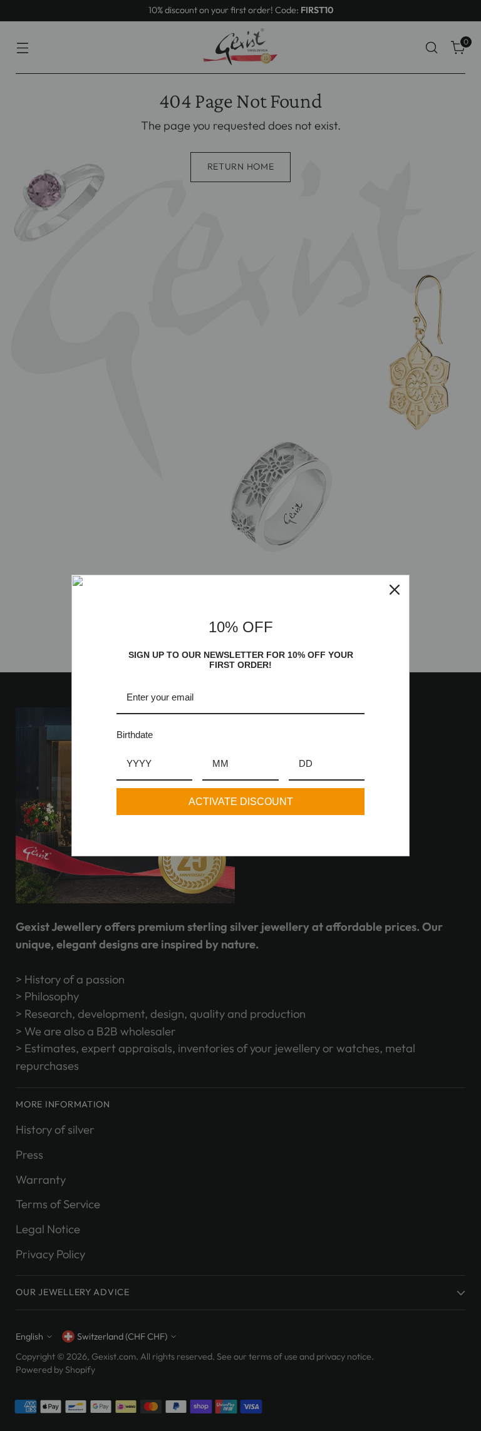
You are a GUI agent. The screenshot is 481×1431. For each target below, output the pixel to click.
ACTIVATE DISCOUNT (241, 801)
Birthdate (134, 734)
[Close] (395, 590)
